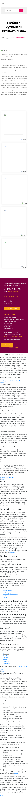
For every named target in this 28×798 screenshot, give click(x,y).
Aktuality (7, 38)
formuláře (12, 552)
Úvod (2, 37)
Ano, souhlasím (7, 381)
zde (6, 550)
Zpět (1, 669)
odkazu (16, 773)
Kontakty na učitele (12, 308)
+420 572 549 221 (13, 289)
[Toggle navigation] (25, 4)
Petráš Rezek (23, 666)
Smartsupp (6, 663)
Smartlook (6, 661)
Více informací (4, 477)
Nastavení (22, 381)
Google (5, 656)
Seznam (5, 659)
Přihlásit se (7, 344)
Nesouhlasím (15, 381)
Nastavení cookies (14, 347)
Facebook (6, 654)
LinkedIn (5, 657)
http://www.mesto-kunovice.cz (13, 336)
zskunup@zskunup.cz (12, 291)
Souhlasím (12, 477)
